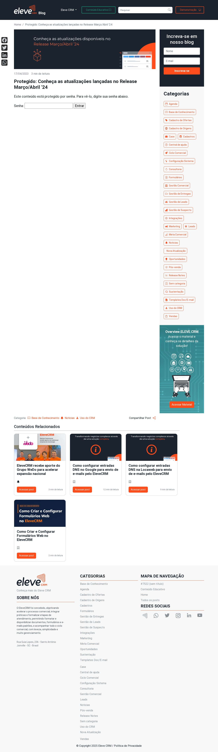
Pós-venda (175, 267)
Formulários (175, 177)
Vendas (173, 316)
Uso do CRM (175, 308)
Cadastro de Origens (180, 128)
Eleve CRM (68, 10)
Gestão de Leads (178, 202)
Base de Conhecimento (181, 112)
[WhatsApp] (4, 62)
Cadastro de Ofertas (180, 120)
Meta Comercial (177, 234)
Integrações (175, 218)
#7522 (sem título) (152, 583)
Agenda (173, 104)
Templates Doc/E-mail (181, 300)
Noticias (173, 242)
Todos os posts (150, 600)
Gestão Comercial (179, 185)
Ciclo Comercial (177, 153)
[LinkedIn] (4, 55)
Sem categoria (177, 283)
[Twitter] (4, 47)
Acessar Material (182, 404)
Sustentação (176, 291)
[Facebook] (4, 40)
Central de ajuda (178, 144)
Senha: (19, 106)
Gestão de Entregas (180, 193)
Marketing (174, 226)
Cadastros (189, 136)
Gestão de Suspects (180, 210)
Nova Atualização (176, 251)
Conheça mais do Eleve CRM (34, 590)
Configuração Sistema (181, 161)
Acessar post (26, 489)
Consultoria (175, 169)
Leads (192, 226)
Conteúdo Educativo (153, 589)
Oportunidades (177, 259)
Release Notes (177, 275)
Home (17, 24)
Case (172, 136)
